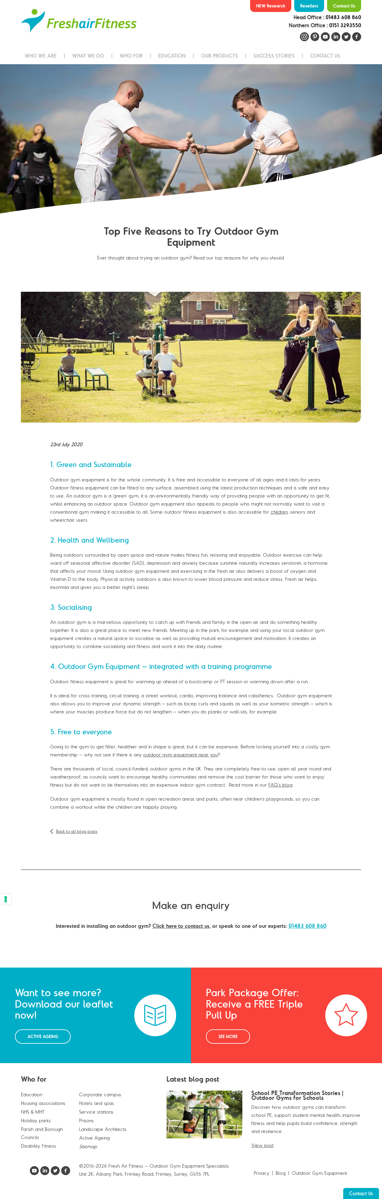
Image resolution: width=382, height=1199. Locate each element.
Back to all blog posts (77, 831)
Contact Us (344, 6)
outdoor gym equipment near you (180, 755)
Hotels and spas (96, 1103)
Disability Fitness (38, 1146)
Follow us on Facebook (356, 36)
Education (31, 1094)
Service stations (96, 1112)
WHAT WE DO (88, 56)
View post (262, 1145)
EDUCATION (172, 56)
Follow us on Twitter (346, 36)
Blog (281, 1173)
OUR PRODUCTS (219, 56)
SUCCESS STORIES (274, 56)
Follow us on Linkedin (335, 36)
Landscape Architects (103, 1129)
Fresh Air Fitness (78, 21)
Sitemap (88, 1146)
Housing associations (43, 1103)
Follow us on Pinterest (314, 36)
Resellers (309, 6)
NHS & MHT (32, 1112)
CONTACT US (325, 56)
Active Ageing (42, 1036)
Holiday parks (36, 1120)
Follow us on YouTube (325, 36)
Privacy (261, 1173)
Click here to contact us (181, 925)
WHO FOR (131, 56)
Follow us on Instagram (304, 36)
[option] (191, 139)
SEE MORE (228, 1036)
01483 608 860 (343, 17)
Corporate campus (100, 1094)
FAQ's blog (280, 785)
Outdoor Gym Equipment (319, 1173)
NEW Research (270, 6)
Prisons (86, 1120)
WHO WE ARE (41, 56)
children (279, 512)
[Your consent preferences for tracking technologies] (5, 899)
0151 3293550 (345, 25)
